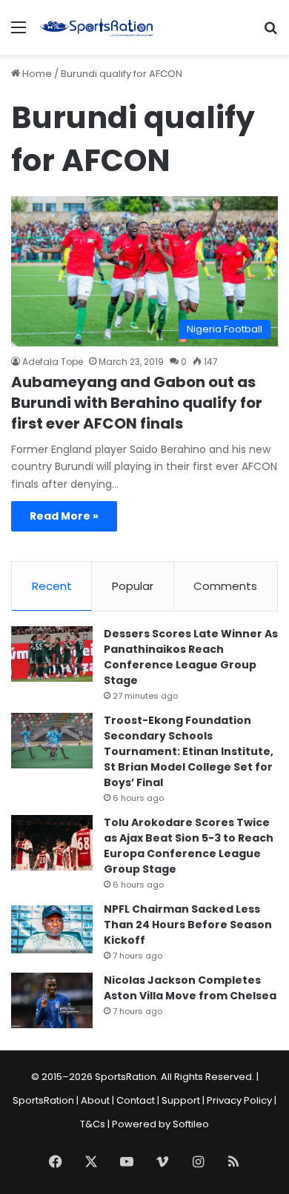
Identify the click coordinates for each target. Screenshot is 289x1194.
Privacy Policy (239, 1100)
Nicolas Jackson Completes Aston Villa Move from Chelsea (190, 988)
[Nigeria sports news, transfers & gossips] (96, 27)
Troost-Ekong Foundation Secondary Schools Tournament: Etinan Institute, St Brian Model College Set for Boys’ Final (188, 751)
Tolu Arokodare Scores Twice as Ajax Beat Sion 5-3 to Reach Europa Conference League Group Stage (188, 845)
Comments (225, 586)
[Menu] (18, 33)
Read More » (64, 516)
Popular (132, 586)
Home (36, 74)
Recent (52, 586)
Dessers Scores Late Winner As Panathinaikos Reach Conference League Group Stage (191, 657)
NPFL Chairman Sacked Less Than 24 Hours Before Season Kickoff (188, 925)
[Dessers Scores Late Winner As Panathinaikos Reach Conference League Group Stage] (52, 654)
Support (181, 1100)
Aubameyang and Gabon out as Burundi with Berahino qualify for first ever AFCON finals (136, 403)
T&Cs (92, 1124)
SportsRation (43, 1100)
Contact (135, 1100)
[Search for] (270, 33)
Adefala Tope (52, 361)
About (95, 1100)
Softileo (191, 1124)
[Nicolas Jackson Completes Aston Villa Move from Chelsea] (52, 1000)
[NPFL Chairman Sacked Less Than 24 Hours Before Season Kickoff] (52, 929)
